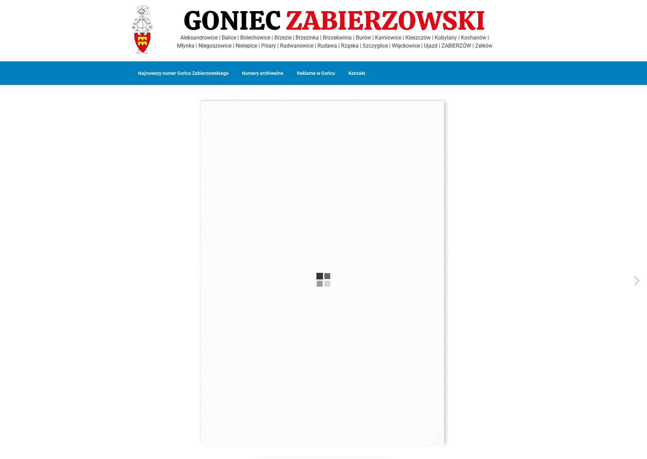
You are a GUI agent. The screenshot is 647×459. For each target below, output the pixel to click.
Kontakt (356, 73)
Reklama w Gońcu (316, 73)
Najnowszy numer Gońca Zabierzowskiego (183, 73)
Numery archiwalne (262, 73)
